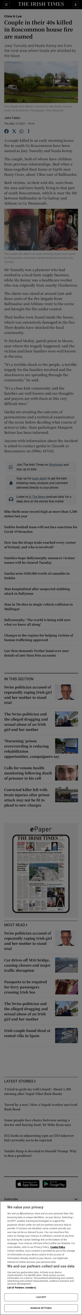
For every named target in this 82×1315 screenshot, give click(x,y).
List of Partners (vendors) (21, 1287)
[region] (41, 1258)
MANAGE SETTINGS (41, 1308)
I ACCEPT (41, 1297)
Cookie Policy (57, 1247)
